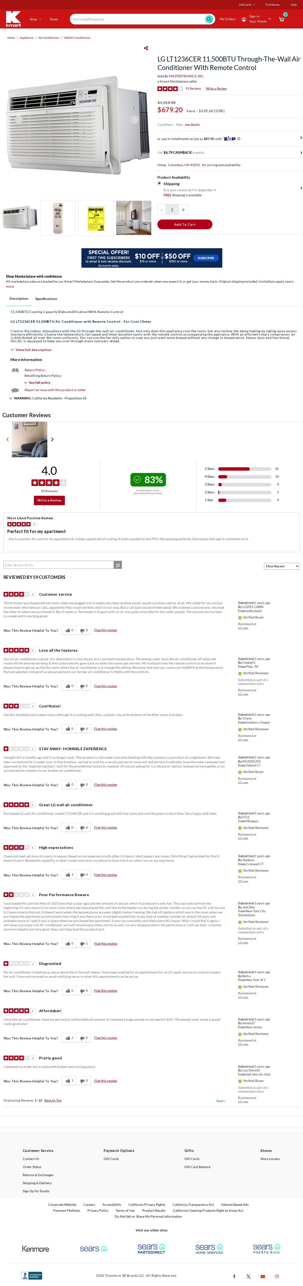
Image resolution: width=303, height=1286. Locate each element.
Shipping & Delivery (37, 1183)
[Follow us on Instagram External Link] (277, 1276)
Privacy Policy (97, 1210)
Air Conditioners (49, 37)
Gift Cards (111, 1159)
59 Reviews (193, 88)
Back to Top (53, 1100)
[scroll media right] (52, 439)
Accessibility (111, 1204)
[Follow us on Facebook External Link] (234, 1276)
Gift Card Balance (197, 1167)
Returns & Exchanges (38, 1175)
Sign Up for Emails (36, 1191)
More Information (26, 359)
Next (221, 1101)
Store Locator (270, 1159)
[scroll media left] (8, 439)
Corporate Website (62, 1204)
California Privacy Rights (147, 1204)
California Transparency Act (193, 1204)
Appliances (27, 37)
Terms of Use (125, 1210)
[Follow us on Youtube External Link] (262, 1276)
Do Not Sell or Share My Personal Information (148, 1216)
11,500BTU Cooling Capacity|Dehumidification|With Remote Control (67, 312)
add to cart (185, 224)
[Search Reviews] (118, 565)
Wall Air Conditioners (77, 37)
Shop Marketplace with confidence (34, 276)
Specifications (46, 299)
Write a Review (216, 88)
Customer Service (38, 1150)
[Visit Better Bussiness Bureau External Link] (31, 1275)
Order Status (32, 1167)
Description (18, 298)
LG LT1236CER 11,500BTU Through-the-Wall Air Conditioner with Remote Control (229, 63)
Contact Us (31, 1159)
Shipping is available (183, 195)
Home (11, 37)
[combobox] (142, 19)
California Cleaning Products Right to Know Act (208, 1210)
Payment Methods (66, 1210)
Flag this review (105, 630)
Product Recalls (154, 1210)
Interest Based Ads (235, 1204)
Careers (90, 1204)
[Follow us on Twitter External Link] (248, 1276)
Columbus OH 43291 (184, 165)
